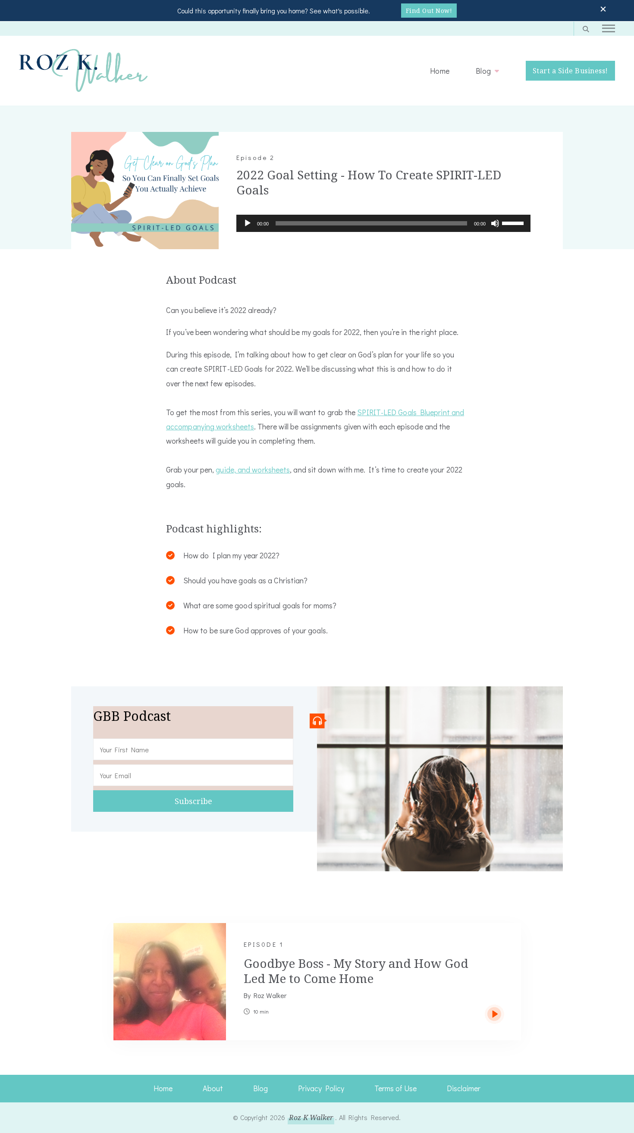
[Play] (247, 230)
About (213, 1088)
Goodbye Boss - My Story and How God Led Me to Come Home (356, 970)
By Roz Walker (265, 995)
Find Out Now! (429, 10)
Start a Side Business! (570, 70)
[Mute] (495, 230)
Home (440, 71)
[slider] (514, 222)
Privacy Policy (321, 1088)
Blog (483, 71)
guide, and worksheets (253, 469)
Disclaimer (463, 1088)
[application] (383, 223)
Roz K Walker (311, 1117)
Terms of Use (395, 1088)
